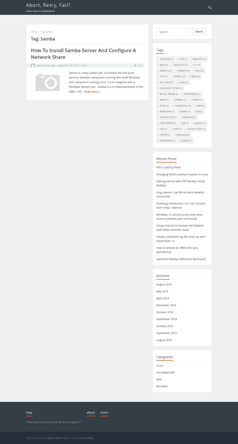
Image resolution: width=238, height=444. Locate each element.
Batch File (181, 64)
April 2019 (162, 298)
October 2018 (164, 312)
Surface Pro (168, 117)
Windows (182, 134)
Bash (164, 64)
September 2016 (166, 333)
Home (34, 31)
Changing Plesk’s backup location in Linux (182, 174)
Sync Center (168, 123)
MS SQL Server (169, 94)
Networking (192, 94)
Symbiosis (189, 117)
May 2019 (162, 291)
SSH (199, 111)
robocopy (167, 111)
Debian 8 (166, 70)
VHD (163, 128)
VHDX (177, 128)
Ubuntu (200, 123)
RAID (200, 105)
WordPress (167, 140)
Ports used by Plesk (168, 167)
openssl (180, 99)
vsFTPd (165, 134)
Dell (199, 70)
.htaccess (166, 59)
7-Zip (183, 59)
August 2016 (164, 340)
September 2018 (166, 319)
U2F (185, 123)
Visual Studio (196, 128)
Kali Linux (166, 82)
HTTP (164, 76)
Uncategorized (165, 372)
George (51, 65)
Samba (185, 111)
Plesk (164, 105)
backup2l (199, 59)
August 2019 (164, 284)
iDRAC (195, 76)
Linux (84, 65)
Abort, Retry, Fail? (48, 5)
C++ (197, 64)
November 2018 (166, 305)
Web (159, 379)
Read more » (92, 91)
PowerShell (183, 105)
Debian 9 (183, 70)
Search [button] (199, 31)
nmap (164, 99)
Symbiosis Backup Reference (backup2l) (181, 259)
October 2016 (164, 326)
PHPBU (197, 99)
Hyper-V (179, 76)
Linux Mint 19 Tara (171, 88)
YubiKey (186, 140)
